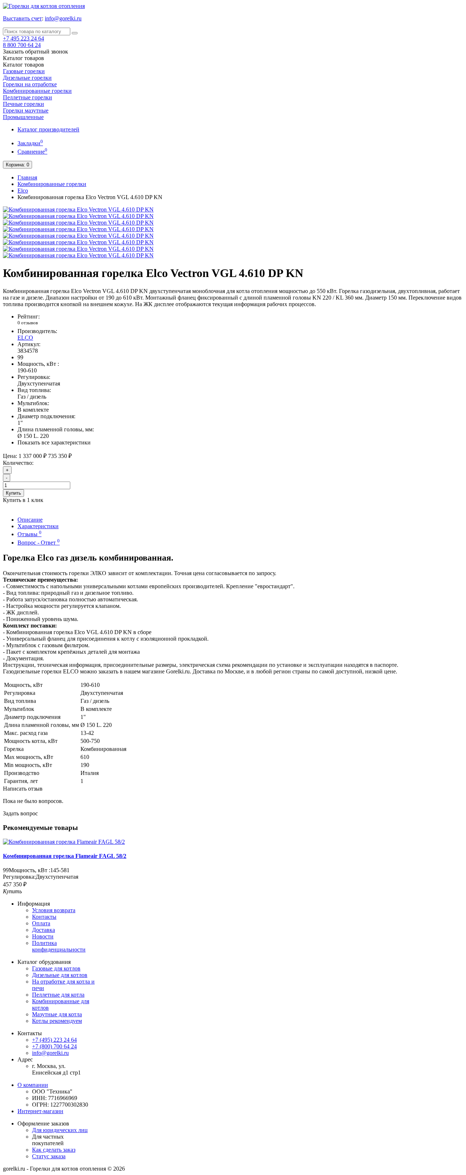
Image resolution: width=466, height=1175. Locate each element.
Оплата (41, 923)
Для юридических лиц (60, 1130)
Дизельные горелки (27, 78)
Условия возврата (53, 910)
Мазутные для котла (57, 1014)
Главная (27, 177)
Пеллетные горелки (27, 97)
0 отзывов (27, 322)
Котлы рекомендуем (57, 1021)
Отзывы (29, 534)
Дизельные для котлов (59, 975)
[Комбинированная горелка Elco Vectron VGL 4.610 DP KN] (78, 209)
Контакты (44, 917)
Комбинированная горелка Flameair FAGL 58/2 (64, 856)
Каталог (23, 65)
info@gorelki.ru (63, 18)
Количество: (18, 463)
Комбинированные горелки (37, 91)
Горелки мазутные (25, 110)
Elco (22, 190)
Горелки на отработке (30, 84)
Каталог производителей (48, 129)
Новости (43, 936)
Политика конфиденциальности (59, 946)
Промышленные (23, 117)
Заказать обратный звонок (35, 51)
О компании (32, 1085)
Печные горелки (23, 104)
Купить (13, 493)
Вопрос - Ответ (38, 542)
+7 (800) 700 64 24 (54, 1046)
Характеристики (38, 526)
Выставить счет (22, 18)
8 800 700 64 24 (22, 45)
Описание (30, 520)
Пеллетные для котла (58, 995)
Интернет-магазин (40, 1111)
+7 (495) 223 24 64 (54, 1040)
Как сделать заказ (53, 1150)
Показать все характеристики (54, 442)
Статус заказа (49, 1156)
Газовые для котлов (56, 968)
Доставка (43, 930)
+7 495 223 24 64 (23, 38)
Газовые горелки (24, 71)
